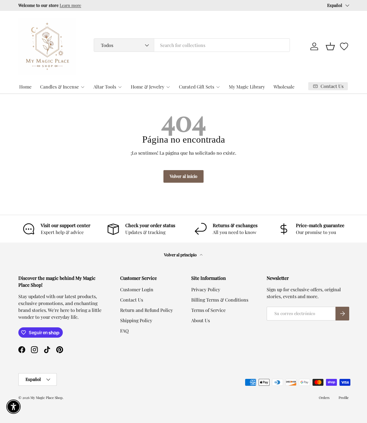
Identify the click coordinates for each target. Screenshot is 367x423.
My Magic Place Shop (46, 397)
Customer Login (136, 289)
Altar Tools (104, 87)
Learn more (70, 5)
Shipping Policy (136, 320)
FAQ (124, 331)
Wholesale (284, 87)
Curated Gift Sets (196, 87)
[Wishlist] (344, 46)
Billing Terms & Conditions (219, 300)
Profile (344, 397)
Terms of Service (208, 310)
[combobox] (191, 45)
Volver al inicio (183, 176)
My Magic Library (247, 87)
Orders (324, 397)
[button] (330, 46)
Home (25, 87)
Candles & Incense (59, 87)
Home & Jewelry (147, 87)
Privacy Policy (205, 289)
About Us (200, 320)
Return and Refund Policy (146, 310)
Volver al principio (181, 254)
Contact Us (131, 300)
